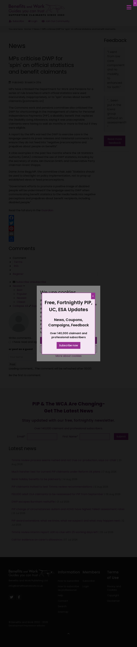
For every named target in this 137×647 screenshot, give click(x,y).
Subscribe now (68, 345)
